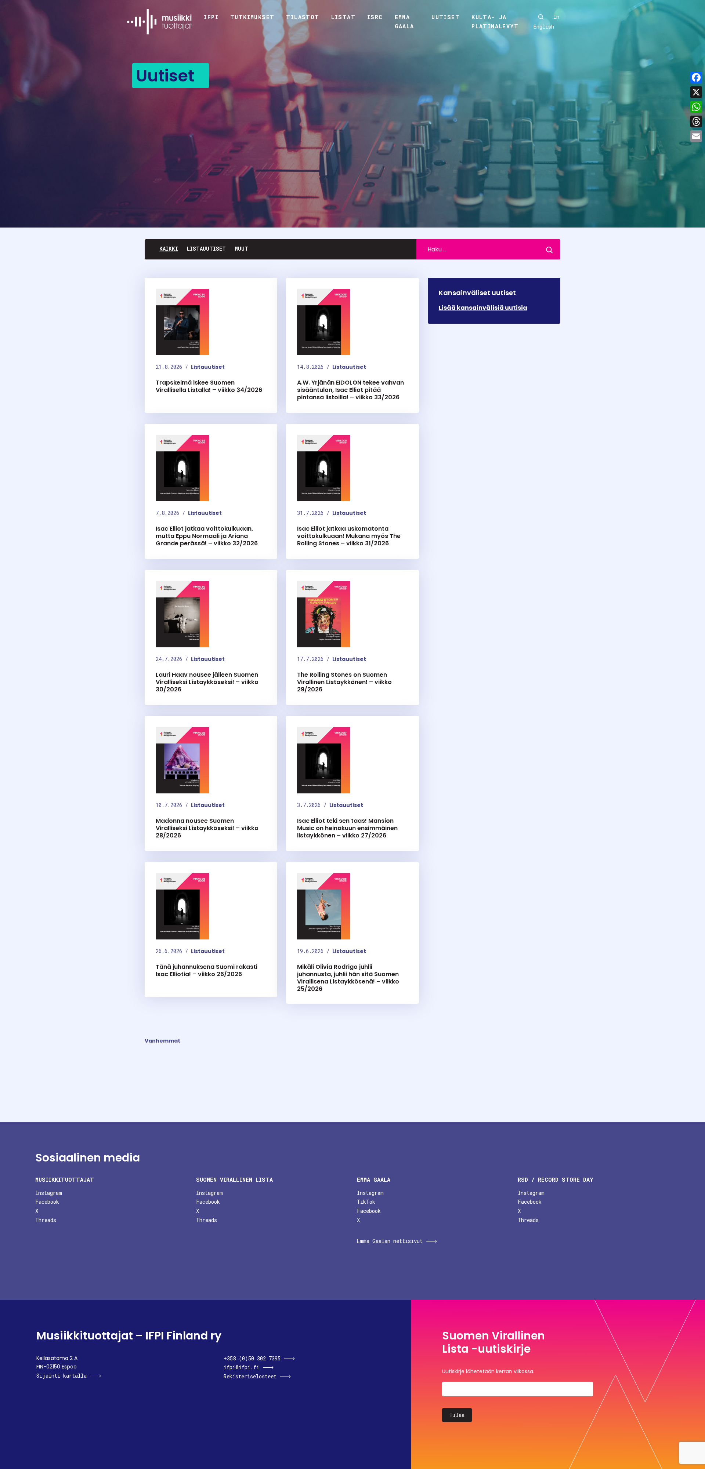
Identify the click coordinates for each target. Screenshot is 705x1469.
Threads (45, 1220)
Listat (343, 17)
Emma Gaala (404, 21)
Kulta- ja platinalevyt (494, 21)
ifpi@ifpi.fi (241, 1367)
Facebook (47, 1201)
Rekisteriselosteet (250, 1376)
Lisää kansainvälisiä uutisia (483, 307)
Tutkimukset (252, 17)
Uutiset (445, 17)
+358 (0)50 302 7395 (252, 1358)
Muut (241, 248)
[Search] (541, 16)
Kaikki (168, 248)
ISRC (375, 17)
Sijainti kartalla (61, 1375)
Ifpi (211, 17)
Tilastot (302, 17)
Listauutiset (206, 248)
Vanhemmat (162, 1040)
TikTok (366, 1201)
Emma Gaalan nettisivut (390, 1240)
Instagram (48, 1192)
